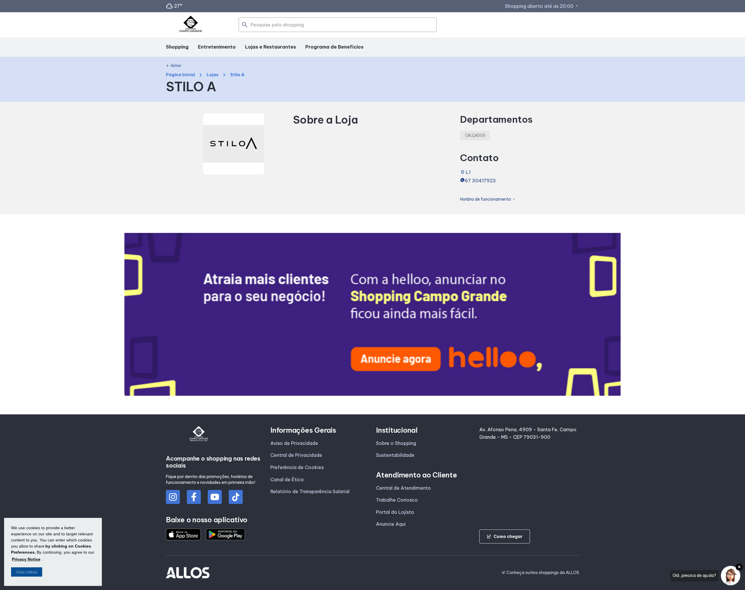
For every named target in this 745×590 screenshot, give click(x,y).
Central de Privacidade (296, 455)
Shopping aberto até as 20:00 (542, 6)
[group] (372, 314)
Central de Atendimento (403, 488)
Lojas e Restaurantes (270, 47)
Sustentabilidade (395, 455)
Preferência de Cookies (297, 467)
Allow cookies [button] (26, 572)
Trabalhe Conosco (397, 500)
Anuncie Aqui (391, 524)
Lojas (213, 74)
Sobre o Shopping (396, 443)
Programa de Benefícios (334, 47)
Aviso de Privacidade (294, 443)
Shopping (177, 47)
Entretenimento (217, 47)
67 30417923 (480, 180)
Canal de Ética (287, 479)
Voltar (173, 66)
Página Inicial (180, 74)
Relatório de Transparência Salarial (310, 491)
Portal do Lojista (395, 512)
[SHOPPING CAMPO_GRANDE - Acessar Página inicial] (190, 25)
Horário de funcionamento (488, 199)
